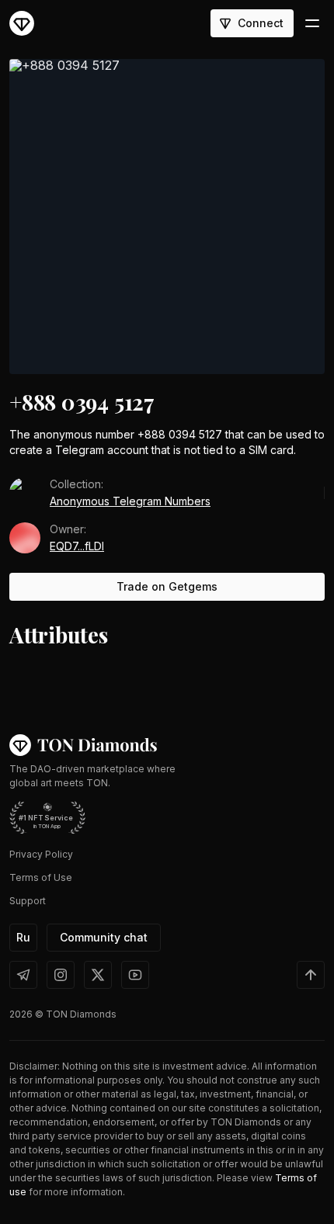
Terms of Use (40, 877)
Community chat (104, 937)
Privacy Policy (41, 854)
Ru (23, 937)
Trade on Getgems (167, 586)
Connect (261, 22)
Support (27, 901)
